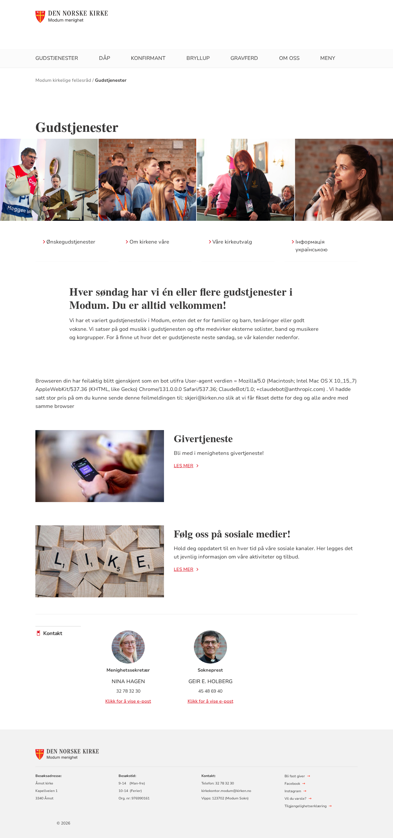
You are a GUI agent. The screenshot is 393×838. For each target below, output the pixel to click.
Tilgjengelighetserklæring (306, 806)
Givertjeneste (203, 438)
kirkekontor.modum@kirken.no (226, 790)
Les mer (183, 466)
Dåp (104, 58)
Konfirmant (148, 58)
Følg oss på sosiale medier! (232, 533)
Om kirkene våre (149, 241)
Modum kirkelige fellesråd (63, 80)
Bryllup (198, 58)
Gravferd (244, 58)
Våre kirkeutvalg (232, 241)
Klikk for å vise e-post (128, 701)
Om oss (289, 58)
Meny (327, 58)
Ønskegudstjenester (70, 241)
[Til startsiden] (71, 16)
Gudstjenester (56, 58)
